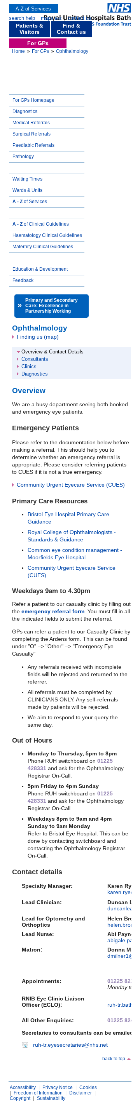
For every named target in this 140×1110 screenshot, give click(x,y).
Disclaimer (80, 1093)
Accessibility (23, 1087)
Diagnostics (24, 111)
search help (22, 18)
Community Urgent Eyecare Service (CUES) (71, 485)
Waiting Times (27, 179)
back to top (113, 1058)
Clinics (29, 366)
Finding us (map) (38, 337)
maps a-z (51, 18)
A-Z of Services (33, 9)
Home (18, 51)
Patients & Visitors (29, 29)
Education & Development (40, 269)
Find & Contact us (71, 29)
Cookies (88, 1087)
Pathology (23, 156)
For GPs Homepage (33, 100)
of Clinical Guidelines (40, 224)
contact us (79, 18)
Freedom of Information (38, 1093)
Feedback (22, 280)
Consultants (34, 359)
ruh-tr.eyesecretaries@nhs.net (70, 1045)
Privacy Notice (57, 1087)
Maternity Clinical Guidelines (42, 246)
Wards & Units (27, 190)
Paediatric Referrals (33, 145)
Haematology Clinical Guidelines (47, 235)
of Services (29, 201)
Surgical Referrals (31, 134)
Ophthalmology (72, 51)
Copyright (20, 1098)
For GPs (38, 43)
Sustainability (51, 1098)
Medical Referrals (31, 122)
